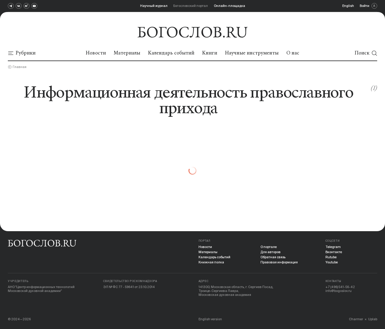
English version (210, 319)
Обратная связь (272, 257)
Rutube (331, 257)
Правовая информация (279, 262)
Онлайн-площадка (229, 6)
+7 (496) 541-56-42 (340, 287)
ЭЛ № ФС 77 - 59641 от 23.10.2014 (129, 287)
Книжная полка (211, 262)
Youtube (331, 262)
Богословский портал (190, 6)
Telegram (333, 247)
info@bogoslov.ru (338, 291)
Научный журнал (154, 6)
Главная (19, 67)
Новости (205, 247)
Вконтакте (333, 252)
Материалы (208, 252)
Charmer (356, 319)
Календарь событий (214, 257)
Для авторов (270, 252)
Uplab (372, 319)
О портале (268, 247)
